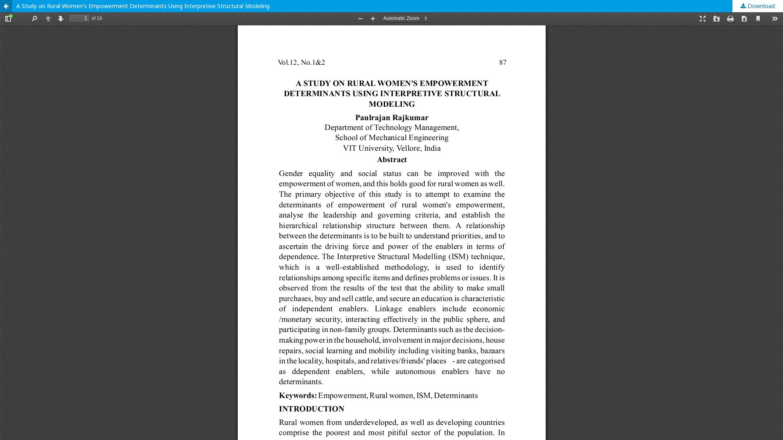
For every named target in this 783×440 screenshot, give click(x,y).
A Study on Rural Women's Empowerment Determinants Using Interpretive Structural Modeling (143, 6)
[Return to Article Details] (6, 6)
